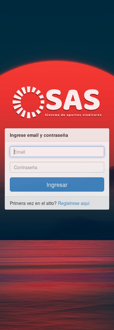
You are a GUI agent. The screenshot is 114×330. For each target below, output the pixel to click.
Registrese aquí (74, 203)
